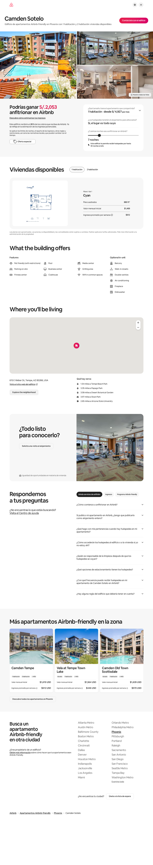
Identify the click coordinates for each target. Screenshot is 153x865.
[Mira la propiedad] (31, 660)
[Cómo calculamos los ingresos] (112, 215)
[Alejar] (138, 327)
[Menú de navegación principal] (141, 4)
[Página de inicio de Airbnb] (11, 5)
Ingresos (108, 494)
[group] (113, 127)
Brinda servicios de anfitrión (89, 494)
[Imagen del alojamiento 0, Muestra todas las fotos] (38, 65)
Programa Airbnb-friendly (127, 494)
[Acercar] (138, 322)
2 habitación (92, 169)
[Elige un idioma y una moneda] (134, 4)
